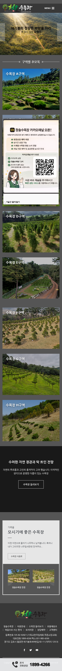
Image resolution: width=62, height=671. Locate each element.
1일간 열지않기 (13, 201)
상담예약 (41, 629)
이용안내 (21, 626)
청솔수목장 (8, 626)
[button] (50, 8)
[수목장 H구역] (31, 420)
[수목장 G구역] (31, 374)
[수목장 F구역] (31, 328)
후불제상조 (52, 626)
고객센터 (53, 629)
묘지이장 (30, 629)
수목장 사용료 (16, 556)
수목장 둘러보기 (31, 484)
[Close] (59, 119)
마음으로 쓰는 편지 (13, 629)
